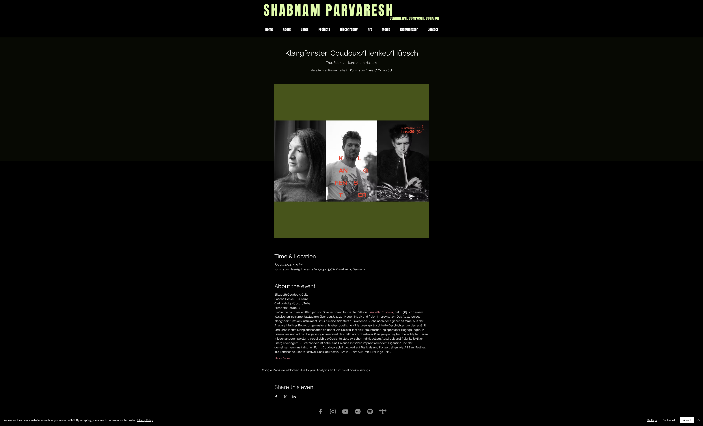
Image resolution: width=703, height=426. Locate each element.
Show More (282, 358)
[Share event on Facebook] (276, 396)
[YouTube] (345, 411)
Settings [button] (652, 420)
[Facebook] (320, 411)
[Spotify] (370, 411)
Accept (687, 420)
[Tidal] (382, 411)
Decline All (669, 420)
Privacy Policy (145, 420)
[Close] (698, 420)
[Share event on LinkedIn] (294, 396)
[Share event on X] (285, 396)
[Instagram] (333, 411)
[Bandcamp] (358, 411)
